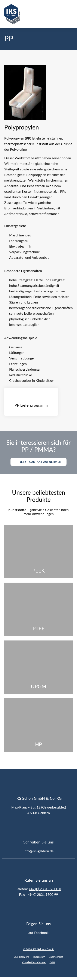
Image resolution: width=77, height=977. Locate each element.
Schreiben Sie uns (38, 842)
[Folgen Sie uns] (38, 911)
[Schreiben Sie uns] (38, 830)
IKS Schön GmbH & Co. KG (38, 799)
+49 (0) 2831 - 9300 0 (45, 889)
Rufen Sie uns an (38, 880)
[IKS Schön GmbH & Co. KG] (38, 786)
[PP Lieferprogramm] (31, 395)
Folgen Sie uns (38, 924)
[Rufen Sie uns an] (38, 868)
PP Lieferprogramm (31, 405)
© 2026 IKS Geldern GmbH (38, 949)
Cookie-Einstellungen (34, 962)
